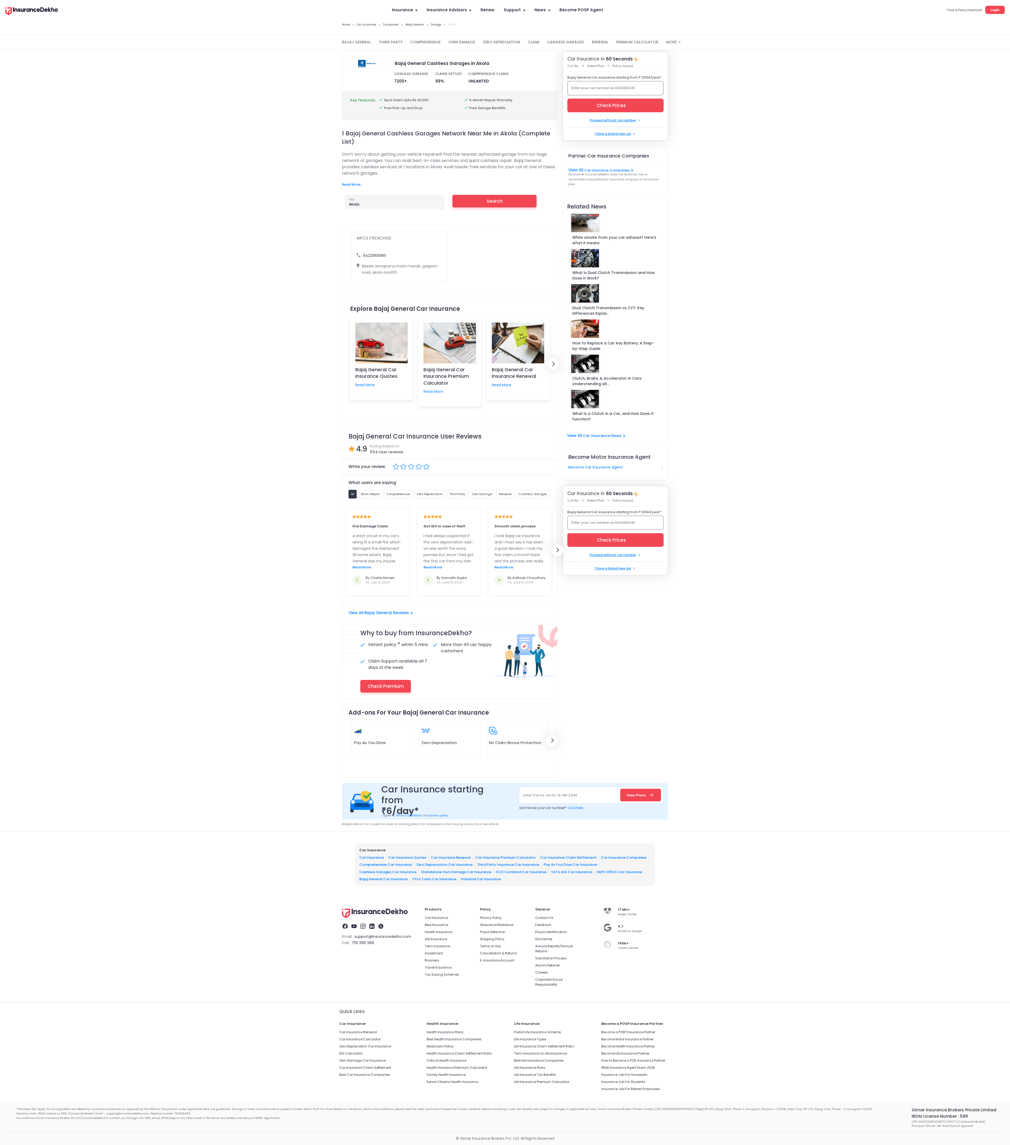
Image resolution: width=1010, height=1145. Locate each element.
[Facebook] (345, 927)
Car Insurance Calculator (360, 1039)
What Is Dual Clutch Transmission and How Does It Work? (613, 275)
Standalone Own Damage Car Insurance (456, 871)
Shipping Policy (492, 939)
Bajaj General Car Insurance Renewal (514, 372)
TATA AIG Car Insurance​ (571, 871)
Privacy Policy (491, 917)
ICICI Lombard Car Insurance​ (521, 871)
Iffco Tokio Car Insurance (434, 879)
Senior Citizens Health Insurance (452, 1082)
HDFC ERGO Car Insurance (619, 871)
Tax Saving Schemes (442, 974)
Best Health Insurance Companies (454, 1039)
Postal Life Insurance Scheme (537, 1032)
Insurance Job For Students (623, 1082)
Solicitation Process (551, 958)
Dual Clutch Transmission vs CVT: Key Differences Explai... (608, 310)
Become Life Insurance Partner (625, 1053)
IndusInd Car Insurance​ (481, 879)
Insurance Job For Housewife (624, 1074)
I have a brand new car (613, 133)
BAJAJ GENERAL (356, 42)
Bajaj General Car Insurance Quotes (376, 372)
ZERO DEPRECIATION (501, 42)
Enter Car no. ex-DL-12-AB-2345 (550, 795)
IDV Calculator (350, 1053)
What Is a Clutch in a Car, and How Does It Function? (613, 416)
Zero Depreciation (439, 742)
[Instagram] (363, 927)
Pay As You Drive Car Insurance (570, 864)
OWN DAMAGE (461, 42)
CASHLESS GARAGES (565, 42)
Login (995, 10)
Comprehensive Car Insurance (385, 864)
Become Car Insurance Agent (595, 467)
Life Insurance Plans (530, 1067)
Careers (541, 972)
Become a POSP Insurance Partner (628, 1032)
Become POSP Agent (581, 10)
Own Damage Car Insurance (362, 1060)
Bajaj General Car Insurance (383, 879)
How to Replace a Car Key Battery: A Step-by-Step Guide (613, 345)
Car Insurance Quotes (407, 857)
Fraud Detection (492, 932)
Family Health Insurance (446, 1074)
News (540, 10)
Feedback (543, 925)
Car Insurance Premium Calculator (505, 857)
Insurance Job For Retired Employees (630, 1089)
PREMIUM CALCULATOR (637, 42)
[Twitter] (381, 927)
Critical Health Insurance (446, 1060)
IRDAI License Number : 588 (940, 1116)
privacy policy (438, 815)
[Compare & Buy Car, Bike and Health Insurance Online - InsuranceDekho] (31, 11)
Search (495, 201)
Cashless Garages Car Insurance (388, 871)
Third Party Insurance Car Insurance (508, 864)
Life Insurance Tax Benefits (535, 1074)
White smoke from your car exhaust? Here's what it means (614, 240)
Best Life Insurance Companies (539, 1060)
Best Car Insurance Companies (364, 1074)
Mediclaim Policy (440, 1046)
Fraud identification (551, 932)
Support (512, 10)
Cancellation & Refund (498, 953)
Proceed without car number (613, 120)
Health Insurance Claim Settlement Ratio (459, 1053)
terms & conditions (408, 815)
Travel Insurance (438, 967)
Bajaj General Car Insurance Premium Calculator (446, 376)
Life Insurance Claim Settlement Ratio (544, 1046)
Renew (487, 10)
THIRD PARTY (390, 42)
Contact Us (544, 917)
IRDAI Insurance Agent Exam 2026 (628, 1067)
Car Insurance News (602, 435)
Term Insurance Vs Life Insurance (540, 1053)
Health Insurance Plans (445, 1032)
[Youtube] (354, 927)
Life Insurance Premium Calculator (541, 1082)
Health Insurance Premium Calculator (457, 1067)
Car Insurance (371, 857)
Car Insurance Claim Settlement (568, 857)
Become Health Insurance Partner (628, 1046)
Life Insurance (436, 939)
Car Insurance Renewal (451, 857)
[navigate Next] (553, 364)
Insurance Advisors (447, 10)
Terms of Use (490, 946)
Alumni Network (547, 965)
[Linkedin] (372, 927)
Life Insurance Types (530, 1039)
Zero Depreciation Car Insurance (444, 864)
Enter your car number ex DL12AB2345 (603, 87)
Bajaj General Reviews (386, 612)
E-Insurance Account (497, 960)
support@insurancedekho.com (383, 936)
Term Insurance (437, 946)
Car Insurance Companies (607, 170)
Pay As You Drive (370, 742)
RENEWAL (600, 42)
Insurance (402, 10)
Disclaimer (543, 939)
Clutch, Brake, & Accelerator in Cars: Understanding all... (607, 381)
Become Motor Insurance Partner (627, 1039)
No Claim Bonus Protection (515, 742)
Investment (434, 953)
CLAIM (533, 42)
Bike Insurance (436, 925)
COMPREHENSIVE (425, 42)
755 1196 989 (363, 942)
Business (432, 960)
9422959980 (374, 255)
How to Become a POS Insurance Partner (633, 1060)
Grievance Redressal (496, 925)
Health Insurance (438, 932)
